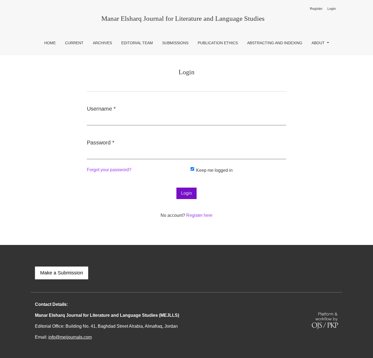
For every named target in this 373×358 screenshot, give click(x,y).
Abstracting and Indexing (274, 43)
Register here (199, 215)
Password (100, 142)
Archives (102, 43)
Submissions (175, 43)
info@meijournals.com (70, 337)
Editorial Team (137, 43)
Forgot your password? (109, 169)
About (319, 43)
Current (74, 43)
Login (331, 9)
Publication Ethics (218, 43)
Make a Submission (61, 273)
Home (50, 43)
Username (101, 108)
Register (316, 9)
